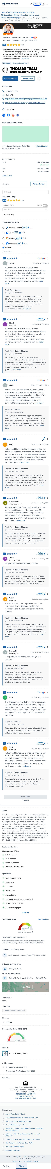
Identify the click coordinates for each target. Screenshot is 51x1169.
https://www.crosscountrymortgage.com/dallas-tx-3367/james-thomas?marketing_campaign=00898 (27, 99)
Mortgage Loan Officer (10, 15)
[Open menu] (47, 4)
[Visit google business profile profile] (17, 115)
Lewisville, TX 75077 (30, 978)
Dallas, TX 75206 (15, 969)
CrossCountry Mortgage (30, 15)
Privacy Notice (16, 1161)
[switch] (45, 205)
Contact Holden (10, 79)
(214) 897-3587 (12, 91)
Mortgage (30, 12)
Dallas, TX (9, 95)
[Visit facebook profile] (8, 115)
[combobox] (25, 192)
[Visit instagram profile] (13, 115)
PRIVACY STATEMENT (26, 1096)
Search (4, 12)
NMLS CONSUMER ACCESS (25, 1098)
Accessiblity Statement (31, 1161)
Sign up (37, 4)
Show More (26, 59)
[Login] (31, 3)
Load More (25, 797)
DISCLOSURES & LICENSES (25, 1094)
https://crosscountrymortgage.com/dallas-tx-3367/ (25, 103)
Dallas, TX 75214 (15, 978)
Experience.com (21, 1157)
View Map (25, 987)
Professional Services (16, 12)
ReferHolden (28, 79)
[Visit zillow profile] (3, 115)
